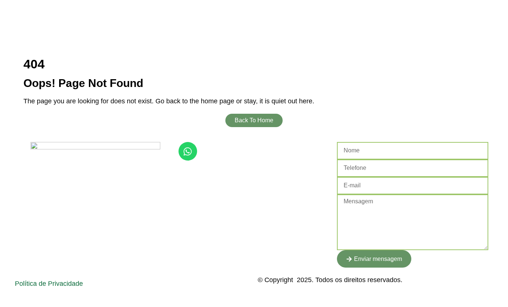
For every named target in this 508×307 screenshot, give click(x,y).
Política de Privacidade (49, 283)
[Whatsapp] (188, 151)
